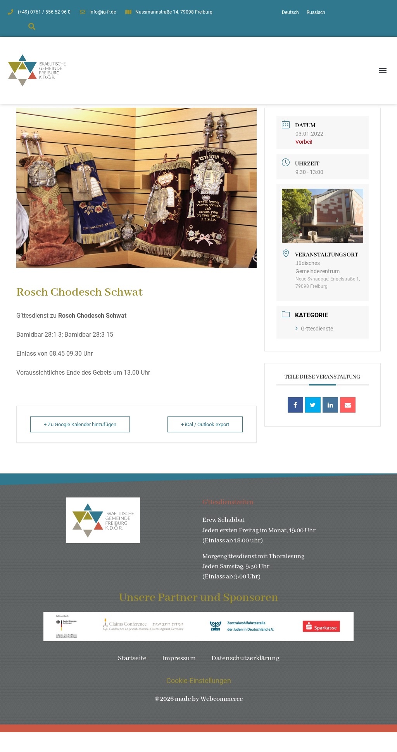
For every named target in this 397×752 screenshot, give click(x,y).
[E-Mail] (348, 405)
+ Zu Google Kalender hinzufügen (80, 424)
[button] (32, 26)
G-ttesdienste (317, 328)
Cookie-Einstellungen (198, 681)
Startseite (132, 658)
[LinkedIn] (330, 405)
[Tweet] (313, 405)
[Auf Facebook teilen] (295, 405)
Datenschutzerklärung (245, 658)
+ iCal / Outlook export (205, 424)
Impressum (179, 658)
